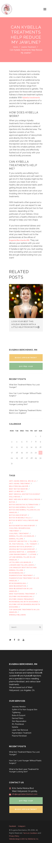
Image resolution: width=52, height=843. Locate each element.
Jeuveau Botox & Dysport (21, 547)
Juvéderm (31, 552)
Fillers (33, 541)
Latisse (32, 554)
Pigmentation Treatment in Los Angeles (24, 579)
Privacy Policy (14, 836)
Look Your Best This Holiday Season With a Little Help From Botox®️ (25, 324)
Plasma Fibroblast (19, 736)
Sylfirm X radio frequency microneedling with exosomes (23, 600)
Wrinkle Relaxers (17, 615)
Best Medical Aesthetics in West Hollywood (24, 495)
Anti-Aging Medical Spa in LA (22, 481)
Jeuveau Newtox (16, 552)
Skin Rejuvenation (19, 721)
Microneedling (16, 573)
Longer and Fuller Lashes (21, 565)
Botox (12, 502)
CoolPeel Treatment (19, 533)
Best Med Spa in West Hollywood (24, 499)
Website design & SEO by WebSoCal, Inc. (24, 839)
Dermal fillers (16, 539)
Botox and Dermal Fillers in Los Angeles (24, 511)
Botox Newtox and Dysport (22, 526)
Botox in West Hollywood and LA (23, 522)
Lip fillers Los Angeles (20, 562)
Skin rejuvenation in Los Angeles (20, 590)
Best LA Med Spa (16, 491)
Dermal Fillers (17, 718)
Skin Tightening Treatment (22, 594)
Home (15, 47)
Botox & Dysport (18, 715)
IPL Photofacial (16, 544)
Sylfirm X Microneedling (21, 596)
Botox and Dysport (18, 515)
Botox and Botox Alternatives (23, 504)
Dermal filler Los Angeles (21, 536)
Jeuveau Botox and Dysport (22, 549)
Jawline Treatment (28, 47)
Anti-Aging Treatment (19, 483)
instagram (21, 826)
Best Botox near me (18, 489)
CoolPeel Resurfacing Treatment (19, 529)
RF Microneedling (17, 583)
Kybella (15, 727)
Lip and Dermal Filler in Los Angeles (22, 558)
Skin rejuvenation (17, 586)
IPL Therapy (31, 544)
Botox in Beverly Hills (20, 518)
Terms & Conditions (30, 833)
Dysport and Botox (18, 541)
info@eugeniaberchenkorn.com (24, 794)
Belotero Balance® (18, 486)
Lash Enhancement (18, 554)
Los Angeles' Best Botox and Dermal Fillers (23, 569)
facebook (12, 826)
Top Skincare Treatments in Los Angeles (24, 611)
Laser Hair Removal (20, 730)
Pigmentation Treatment (21, 575)
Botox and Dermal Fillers (21, 507)
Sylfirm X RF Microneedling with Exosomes (24, 606)
